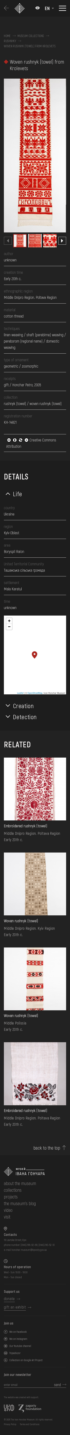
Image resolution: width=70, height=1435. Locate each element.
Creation (23, 705)
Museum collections (31, 35)
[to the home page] (35, 1171)
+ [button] (9, 620)
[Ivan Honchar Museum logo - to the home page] (20, 8)
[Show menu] (62, 8)
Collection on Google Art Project (26, 1360)
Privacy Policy (10, 1424)
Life (17, 493)
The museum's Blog (20, 1203)
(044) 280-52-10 (46, 1244)
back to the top (46, 1147)
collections (13, 1190)
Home (7, 35)
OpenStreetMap (34, 692)
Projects (11, 1196)
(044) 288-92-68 (29, 1244)
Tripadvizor (15, 1353)
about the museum (20, 1183)
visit (7, 1217)
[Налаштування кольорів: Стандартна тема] (37, 8)
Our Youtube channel (20, 1346)
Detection (25, 716)
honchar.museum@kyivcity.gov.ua (29, 1249)
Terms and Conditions (29, 1424)
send (57, 1384)
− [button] (9, 626)
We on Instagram (18, 1338)
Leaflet (20, 692)
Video (8, 1210)
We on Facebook (18, 1331)
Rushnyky (10, 41)
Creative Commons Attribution (31, 443)
